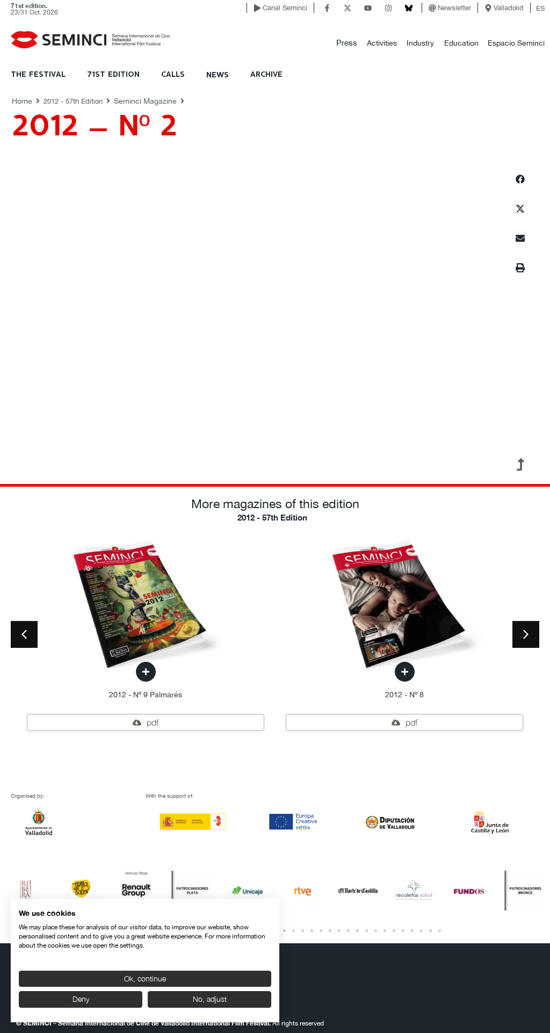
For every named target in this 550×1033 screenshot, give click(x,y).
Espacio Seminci (516, 43)
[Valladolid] (488, 8)
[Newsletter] (432, 8)
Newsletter (454, 8)
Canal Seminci (285, 8)
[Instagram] (388, 8)
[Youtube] (367, 8)
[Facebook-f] (327, 8)
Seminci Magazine (145, 101)
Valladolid (509, 8)
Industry (420, 43)
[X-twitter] (347, 8)
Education (461, 43)
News (217, 75)
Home (22, 101)
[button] (346, 43)
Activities (382, 43)
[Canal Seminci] (257, 8)
